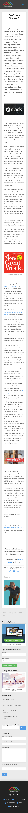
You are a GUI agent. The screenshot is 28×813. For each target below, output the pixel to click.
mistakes (4, 612)
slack (4, 615)
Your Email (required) (7, 741)
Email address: (5, 658)
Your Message (5, 747)
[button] (23, 4)
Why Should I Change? (9, 699)
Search (23, 728)
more (10, 612)
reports (20, 612)
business (4, 609)
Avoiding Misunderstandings (10, 711)
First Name (4, 652)
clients (10, 609)
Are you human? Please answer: (9, 765)
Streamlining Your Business (10, 716)
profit (15, 612)
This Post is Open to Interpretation (12, 705)
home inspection (17, 609)
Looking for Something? (10, 725)
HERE (10, 562)
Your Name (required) (7, 736)
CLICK (20, 559)
